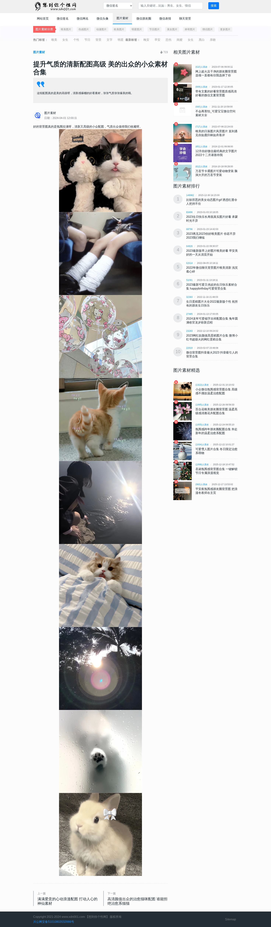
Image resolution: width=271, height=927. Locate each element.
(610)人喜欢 (201, 67)
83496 (189, 212)
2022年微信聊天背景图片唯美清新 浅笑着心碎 (212, 269)
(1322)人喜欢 (202, 385)
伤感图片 (84, 29)
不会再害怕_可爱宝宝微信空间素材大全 (215, 113)
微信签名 (63, 18)
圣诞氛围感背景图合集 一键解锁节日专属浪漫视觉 (216, 470)
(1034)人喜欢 (202, 444)
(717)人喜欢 (201, 126)
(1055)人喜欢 (202, 424)
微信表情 (165, 18)
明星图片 (137, 29)
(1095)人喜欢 (202, 404)
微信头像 (102, 18)
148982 (190, 195)
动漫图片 (101, 29)
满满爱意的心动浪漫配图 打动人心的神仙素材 (67, 901)
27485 (189, 314)
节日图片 (154, 29)
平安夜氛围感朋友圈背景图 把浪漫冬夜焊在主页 (216, 490)
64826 (189, 246)
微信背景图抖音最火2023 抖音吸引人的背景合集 (212, 354)
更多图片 (225, 29)
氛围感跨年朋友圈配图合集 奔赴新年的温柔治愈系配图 (216, 431)
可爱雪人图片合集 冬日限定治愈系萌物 (216, 451)
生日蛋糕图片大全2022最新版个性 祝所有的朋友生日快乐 (212, 303)
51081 (189, 280)
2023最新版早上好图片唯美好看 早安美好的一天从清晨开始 (212, 252)
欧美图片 (119, 29)
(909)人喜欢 (201, 87)
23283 (189, 331)
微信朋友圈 (143, 18)
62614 (189, 263)
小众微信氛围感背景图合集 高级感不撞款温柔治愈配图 (216, 391)
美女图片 (172, 29)
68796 (189, 229)
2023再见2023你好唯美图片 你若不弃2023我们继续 (211, 235)
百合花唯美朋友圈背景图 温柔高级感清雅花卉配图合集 (216, 411)
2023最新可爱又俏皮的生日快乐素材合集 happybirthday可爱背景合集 (211, 286)
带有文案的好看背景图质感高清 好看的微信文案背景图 (216, 93)
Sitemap (230, 919)
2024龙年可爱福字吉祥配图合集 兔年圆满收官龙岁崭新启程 (212, 320)
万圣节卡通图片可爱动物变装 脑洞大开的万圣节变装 (216, 172)
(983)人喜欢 (201, 484)
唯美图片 (66, 29)
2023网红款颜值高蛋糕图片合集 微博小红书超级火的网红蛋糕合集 (212, 337)
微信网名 (82, 18)
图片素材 (122, 18)
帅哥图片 (190, 29)
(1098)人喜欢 (202, 464)
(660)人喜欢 (201, 106)
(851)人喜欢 (201, 146)
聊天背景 (185, 18)
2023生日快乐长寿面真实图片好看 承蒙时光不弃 (212, 218)
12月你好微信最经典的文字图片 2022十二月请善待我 (216, 153)
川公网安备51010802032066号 (53, 921)
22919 (189, 348)
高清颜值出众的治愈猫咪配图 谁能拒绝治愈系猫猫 (137, 901)
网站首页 (43, 18)
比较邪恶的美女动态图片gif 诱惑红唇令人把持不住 (211, 201)
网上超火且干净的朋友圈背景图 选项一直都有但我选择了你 (216, 73)
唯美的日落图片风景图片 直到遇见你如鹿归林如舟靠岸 (216, 133)
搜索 (214, 5)
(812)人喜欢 (201, 166)
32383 (189, 297)
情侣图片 (207, 29)
